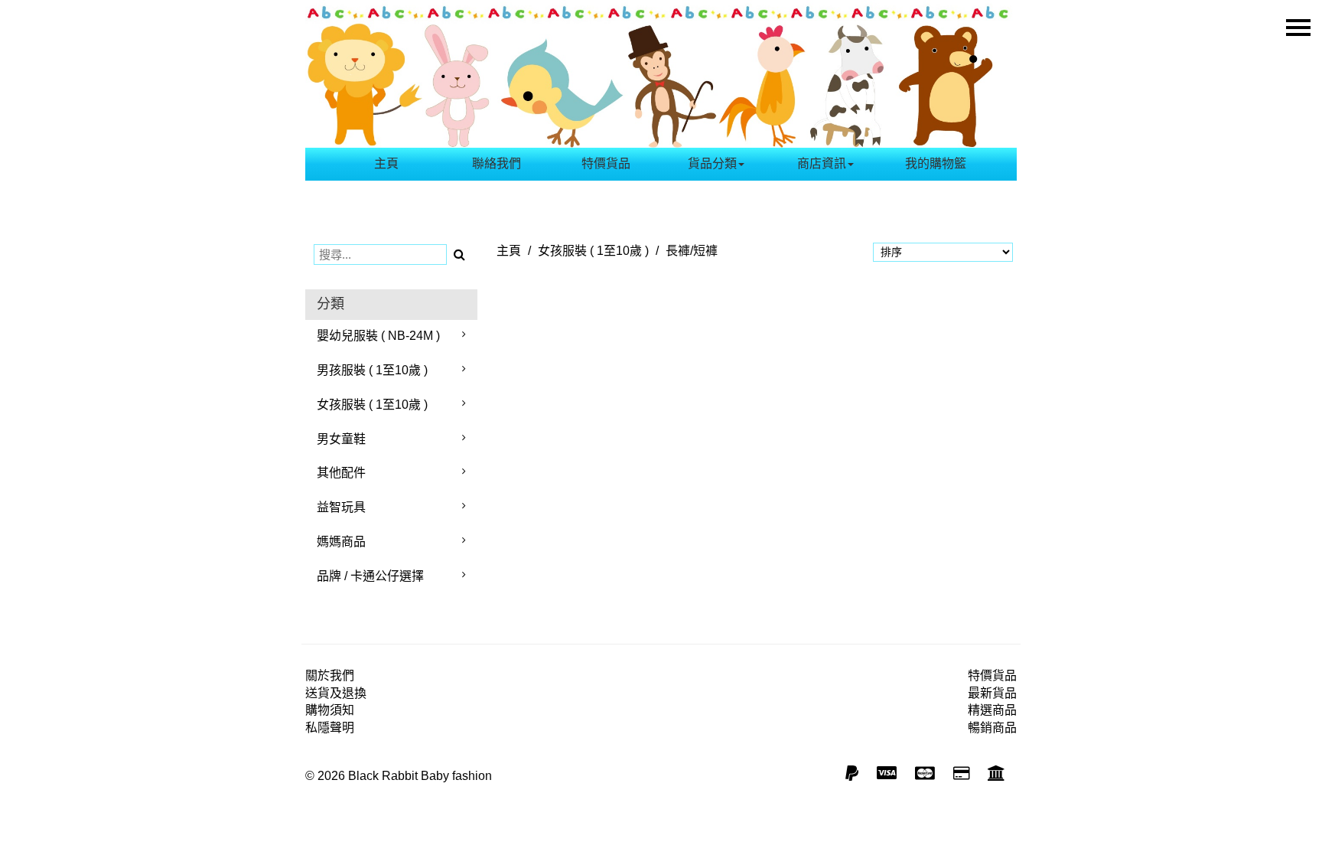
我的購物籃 (935, 163)
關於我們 (329, 675)
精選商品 (992, 709)
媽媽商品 (341, 541)
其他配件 (341, 472)
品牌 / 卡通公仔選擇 (370, 576)
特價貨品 (605, 163)
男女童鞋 (341, 438)
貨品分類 (712, 163)
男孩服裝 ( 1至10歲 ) (372, 370)
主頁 (386, 163)
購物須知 (329, 709)
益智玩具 (341, 507)
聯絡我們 (496, 163)
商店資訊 (821, 163)
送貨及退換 (335, 693)
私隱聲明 (329, 727)
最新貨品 (992, 693)
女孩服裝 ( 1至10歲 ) (372, 404)
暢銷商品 (992, 727)
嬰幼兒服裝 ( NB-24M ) (378, 335)
